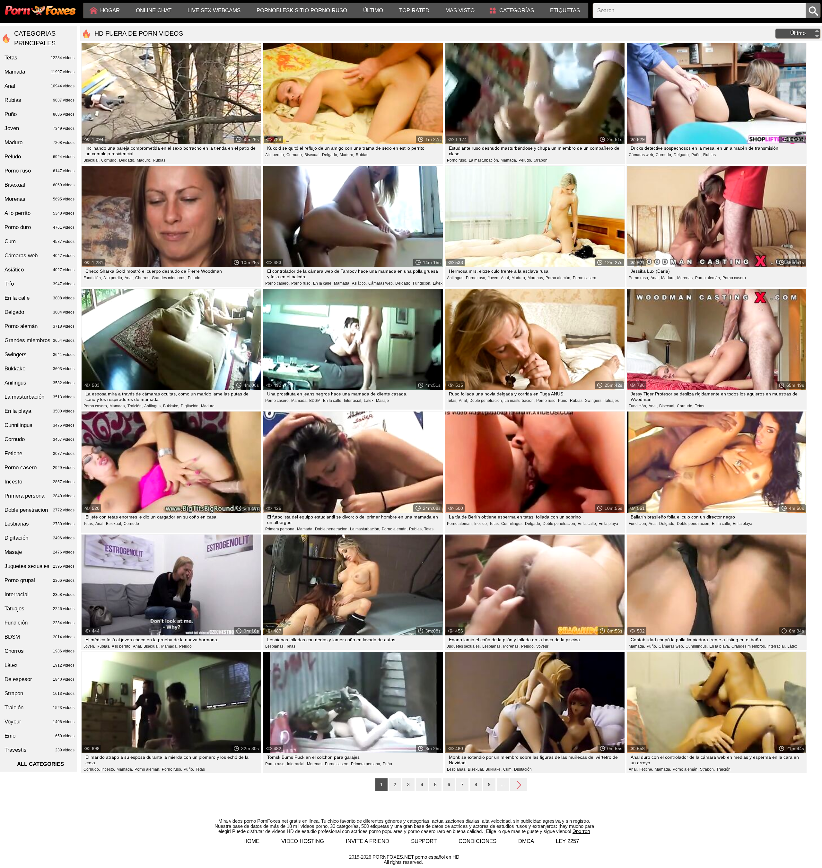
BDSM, (315, 400)
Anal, (129, 278)
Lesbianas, (274, 646)
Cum (39, 241)
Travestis (39, 750)
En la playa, (719, 646)
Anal (39, 86)
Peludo (194, 278)
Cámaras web (39, 255)
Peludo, (525, 160)
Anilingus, (455, 278)
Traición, (135, 406)
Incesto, (481, 523)
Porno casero (584, 278)
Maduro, (144, 160)
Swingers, (593, 400)
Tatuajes (611, 400)
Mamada (39, 72)
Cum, (507, 769)
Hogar (110, 10)
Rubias (159, 160)
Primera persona (39, 496)
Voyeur (542, 646)
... (503, 784)
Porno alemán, (558, 278)
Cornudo (131, 523)
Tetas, (452, 400)
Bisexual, (91, 160)
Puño (387, 764)
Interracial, (353, 400)
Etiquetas (565, 10)
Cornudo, (109, 160)
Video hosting (302, 841)
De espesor (39, 679)
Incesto (39, 482)
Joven (39, 128)
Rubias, (576, 400)
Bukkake (39, 369)
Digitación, (190, 406)
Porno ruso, (457, 160)
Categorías (516, 10)
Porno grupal (39, 580)
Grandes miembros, (169, 278)
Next (518, 784)
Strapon (540, 160)
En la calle (39, 298)
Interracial (39, 594)
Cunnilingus (39, 425)
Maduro (207, 406)
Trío (39, 284)
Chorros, (142, 278)
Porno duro (39, 227)
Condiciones (477, 841)
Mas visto (460, 10)
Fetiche (39, 453)
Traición (723, 769)
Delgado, (127, 160)
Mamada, (509, 160)
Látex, (369, 400)
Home (251, 841)
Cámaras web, (641, 155)
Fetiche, (646, 769)
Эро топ (581, 831)
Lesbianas (39, 524)
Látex (437, 283)
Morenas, (536, 278)
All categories (40, 764)
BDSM (39, 637)
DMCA (526, 841)
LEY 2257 (567, 841)
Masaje (382, 400)
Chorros (39, 651)
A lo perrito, (275, 155)
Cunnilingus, (512, 523)
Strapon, (707, 769)
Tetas (699, 406)
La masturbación (39, 397)
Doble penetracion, (486, 400)
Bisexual (39, 185)
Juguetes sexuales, (464, 646)
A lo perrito (39, 213)
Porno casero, (277, 283)
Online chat (153, 10)
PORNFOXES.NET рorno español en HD (415, 857)
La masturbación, (484, 160)
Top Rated (414, 10)
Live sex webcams (214, 10)
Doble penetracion (39, 510)
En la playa (608, 523)
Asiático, (359, 283)
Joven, (493, 278)
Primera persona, (280, 529)
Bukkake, (171, 406)
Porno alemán (39, 326)
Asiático (39, 270)
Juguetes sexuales (39, 566)
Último (373, 10)
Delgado (39, 312)
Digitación (523, 769)
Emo (39, 736)
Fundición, (92, 278)
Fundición (39, 623)
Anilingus (39, 383)
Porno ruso (39, 171)
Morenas (39, 199)
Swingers (39, 354)
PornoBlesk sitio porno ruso (302, 10)
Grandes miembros (39, 340)
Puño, (696, 155)
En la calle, (322, 283)
